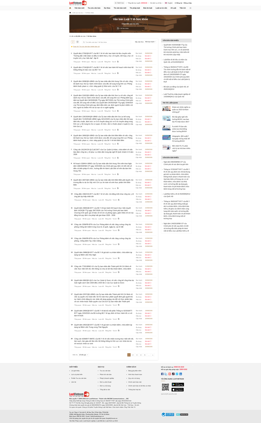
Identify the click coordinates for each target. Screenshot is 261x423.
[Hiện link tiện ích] (73, 41)
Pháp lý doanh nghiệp (107, 378)
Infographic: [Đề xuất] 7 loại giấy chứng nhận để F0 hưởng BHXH (181, 138)
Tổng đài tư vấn (105, 389)
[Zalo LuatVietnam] (166, 374)
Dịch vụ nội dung (105, 386)
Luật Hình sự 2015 (112, 421)
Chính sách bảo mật (134, 382)
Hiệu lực (93, 62)
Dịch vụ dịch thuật (105, 382)
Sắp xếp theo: (139, 42)
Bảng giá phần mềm (134, 370)
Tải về (114, 62)
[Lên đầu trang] (193, 365)
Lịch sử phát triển (76, 374)
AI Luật (173, 8)
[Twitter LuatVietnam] (177, 374)
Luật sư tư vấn (161, 8)
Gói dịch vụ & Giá (155, 3)
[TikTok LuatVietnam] (173, 374)
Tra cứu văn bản (94, 8)
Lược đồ (100, 62)
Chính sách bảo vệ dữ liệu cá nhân (139, 386)
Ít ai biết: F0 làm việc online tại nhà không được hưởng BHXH (179, 129)
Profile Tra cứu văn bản (78, 378)
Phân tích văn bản (106, 374)
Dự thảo (107, 8)
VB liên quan (86, 62)
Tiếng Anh (107, 62)
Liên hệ (73, 382)
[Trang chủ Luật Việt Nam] (78, 3)
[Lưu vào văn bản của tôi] (118, 62)
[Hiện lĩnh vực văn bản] (77, 41)
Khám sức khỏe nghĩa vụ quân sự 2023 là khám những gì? (181, 109)
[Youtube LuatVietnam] (169, 374)
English (170, 3)
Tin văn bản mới (120, 8)
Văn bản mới (79, 8)
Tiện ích (183, 8)
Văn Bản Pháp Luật (75, 421)
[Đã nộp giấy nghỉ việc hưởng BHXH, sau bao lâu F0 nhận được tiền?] (166, 118)
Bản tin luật (147, 8)
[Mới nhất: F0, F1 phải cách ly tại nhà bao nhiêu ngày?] (166, 147)
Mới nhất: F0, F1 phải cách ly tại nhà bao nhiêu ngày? (181, 148)
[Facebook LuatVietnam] (162, 374)
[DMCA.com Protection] (182, 415)
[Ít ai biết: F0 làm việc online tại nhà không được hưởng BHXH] (166, 127)
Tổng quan (76, 62)
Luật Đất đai (101, 421)
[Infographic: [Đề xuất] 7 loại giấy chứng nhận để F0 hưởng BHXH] (166, 137)
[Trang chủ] (70, 8)
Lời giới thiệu (75, 370)
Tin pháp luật (135, 8)
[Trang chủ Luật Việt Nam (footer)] (79, 396)
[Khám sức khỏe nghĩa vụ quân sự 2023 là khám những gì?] (166, 108)
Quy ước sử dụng (134, 378)
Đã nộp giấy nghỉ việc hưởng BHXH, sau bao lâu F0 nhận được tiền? (180, 119)
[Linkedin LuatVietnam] (180, 374)
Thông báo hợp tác (134, 389)
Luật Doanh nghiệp (89, 421)
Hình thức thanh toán (135, 374)
